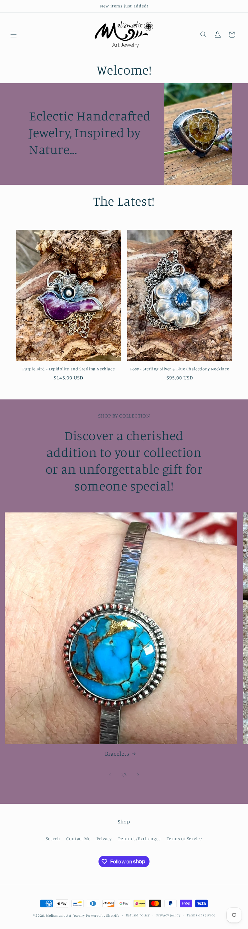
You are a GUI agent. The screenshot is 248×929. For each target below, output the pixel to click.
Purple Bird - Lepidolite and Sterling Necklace (68, 368)
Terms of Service (184, 838)
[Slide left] (110, 775)
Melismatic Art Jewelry (65, 915)
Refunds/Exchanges (139, 838)
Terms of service (201, 915)
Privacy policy (168, 915)
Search (53, 838)
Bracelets (117, 753)
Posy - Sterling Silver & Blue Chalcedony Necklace (179, 368)
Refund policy (138, 915)
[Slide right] (138, 775)
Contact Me (78, 838)
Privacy (104, 838)
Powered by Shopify (102, 915)
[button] (13, 34)
